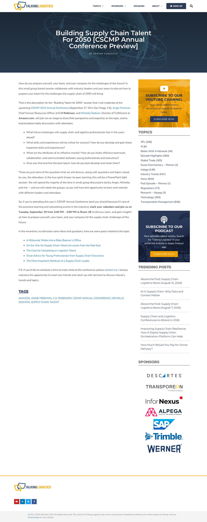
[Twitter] (28, 501)
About (156, 6)
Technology (147, 197)
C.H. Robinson (62, 298)
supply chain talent (45, 302)
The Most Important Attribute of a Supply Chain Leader (58, 261)
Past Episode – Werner (154, 183)
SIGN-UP (177, 6)
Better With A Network (154, 151)
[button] (191, 6)
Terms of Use (33, 517)
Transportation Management (157, 202)
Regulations (147, 188)
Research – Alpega (151, 192)
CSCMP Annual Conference (91, 298)
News (144, 179)
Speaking (139, 6)
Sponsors (117, 6)
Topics (97, 6)
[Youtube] (16, 501)
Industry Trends (150, 174)
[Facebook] (34, 501)
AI (142, 146)
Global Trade (148, 160)
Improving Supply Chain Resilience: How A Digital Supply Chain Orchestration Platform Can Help (163, 332)
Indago (145, 169)
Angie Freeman (41, 298)
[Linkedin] (22, 501)
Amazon (24, 298)
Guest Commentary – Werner (157, 165)
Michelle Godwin (90, 113)
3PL (143, 142)
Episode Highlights (151, 155)
